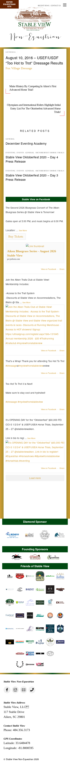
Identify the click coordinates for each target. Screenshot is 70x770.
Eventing (10, 153)
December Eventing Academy (26, 143)
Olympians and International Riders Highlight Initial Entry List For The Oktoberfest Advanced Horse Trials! (34, 108)
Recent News (43, 5)
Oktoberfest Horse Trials (50, 153)
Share (61, 269)
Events (20, 153)
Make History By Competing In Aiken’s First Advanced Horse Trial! (32, 88)
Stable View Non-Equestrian (19, 759)
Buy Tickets (15, 236)
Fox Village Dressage (19, 68)
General (11, 52)
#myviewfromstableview (30, 365)
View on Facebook (48, 269)
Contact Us (56, 5)
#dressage (11, 365)
